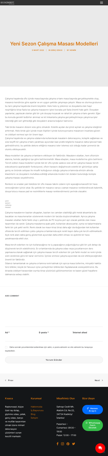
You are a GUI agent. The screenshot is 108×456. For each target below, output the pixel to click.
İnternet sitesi (80, 332)
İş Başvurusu (37, 410)
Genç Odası (56, 50)
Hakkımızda (36, 406)
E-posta (44, 332)
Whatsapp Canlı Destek (95, 425)
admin (73, 50)
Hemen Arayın (94, 409)
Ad (7, 332)
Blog (33, 414)
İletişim (34, 417)
